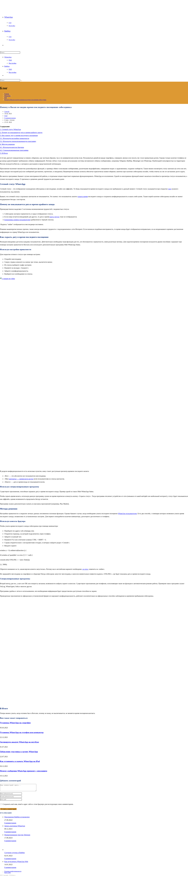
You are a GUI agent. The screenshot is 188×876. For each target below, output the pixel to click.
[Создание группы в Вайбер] (11, 850)
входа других (54, 217)
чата (169, 189)
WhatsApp (8, 57)
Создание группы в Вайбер (14, 853)
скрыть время (83, 196)
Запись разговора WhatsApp (14, 826)
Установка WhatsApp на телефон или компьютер (22, 732)
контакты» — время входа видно (21, 479)
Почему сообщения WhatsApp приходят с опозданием (23, 771)
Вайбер (7, 66)
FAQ (10, 60)
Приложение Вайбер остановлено (17, 817)
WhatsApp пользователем (127, 513)
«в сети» (85, 569)
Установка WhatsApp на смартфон (15, 723)
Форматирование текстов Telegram (17, 835)
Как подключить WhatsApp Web (16, 861)
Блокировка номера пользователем (17, 220)
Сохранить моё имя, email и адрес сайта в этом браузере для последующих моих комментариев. (38, 804)
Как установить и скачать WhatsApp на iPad (20, 761)
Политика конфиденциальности (12, 871)
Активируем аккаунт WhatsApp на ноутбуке (19, 742)
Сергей (6, 111)
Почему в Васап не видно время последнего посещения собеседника (25, 100)
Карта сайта (7, 872)
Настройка (12, 63)
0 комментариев (10, 118)
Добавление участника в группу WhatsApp (19, 752)
